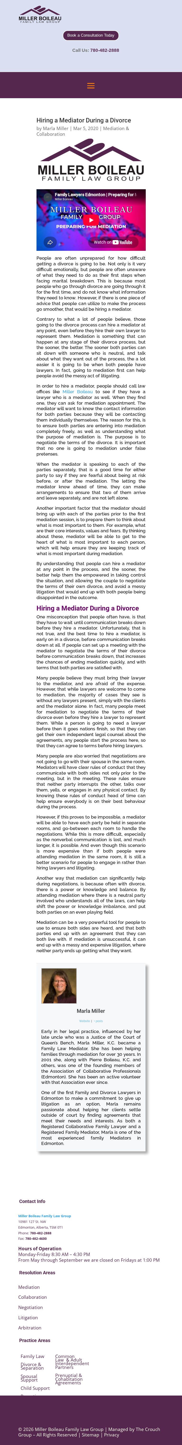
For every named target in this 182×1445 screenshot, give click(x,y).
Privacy (111, 1435)
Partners (64, 1367)
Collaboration (32, 1297)
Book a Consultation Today (90, 35)
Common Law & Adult (68, 1358)
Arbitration (29, 1328)
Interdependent (72, 1363)
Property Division (30, 1406)
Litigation (28, 1317)
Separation (32, 1368)
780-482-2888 (104, 50)
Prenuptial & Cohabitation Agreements (69, 1379)
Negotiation (30, 1307)
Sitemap (90, 1435)
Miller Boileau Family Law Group (44, 1216)
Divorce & (31, 1364)
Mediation (29, 1287)
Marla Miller (55, 128)
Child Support (35, 1388)
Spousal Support (29, 1378)
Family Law (32, 1356)
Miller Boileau (78, 391)
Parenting (31, 1396)
